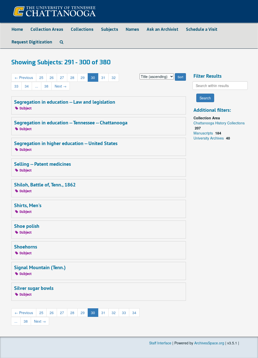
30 (93, 77)
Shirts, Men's (27, 205)
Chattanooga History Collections (219, 122)
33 (16, 86)
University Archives (209, 138)
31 (103, 77)
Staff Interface (160, 342)
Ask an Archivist (162, 29)
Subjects (109, 29)
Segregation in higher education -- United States (65, 143)
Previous (24, 77)
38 (46, 86)
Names (132, 29)
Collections (82, 29)
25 (41, 77)
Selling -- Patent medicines (42, 164)
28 (72, 77)
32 (114, 77)
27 (62, 77)
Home (17, 29)
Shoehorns (25, 246)
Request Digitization (32, 42)
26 (52, 77)
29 (83, 77)
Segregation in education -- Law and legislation (64, 102)
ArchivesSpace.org (209, 342)
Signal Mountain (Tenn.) (40, 267)
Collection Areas (46, 29)
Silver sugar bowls (33, 288)
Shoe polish (26, 226)
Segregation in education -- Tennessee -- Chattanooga (70, 122)
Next (61, 86)
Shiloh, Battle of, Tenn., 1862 (45, 184)
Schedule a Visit (201, 29)
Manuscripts (204, 132)
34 (27, 86)
